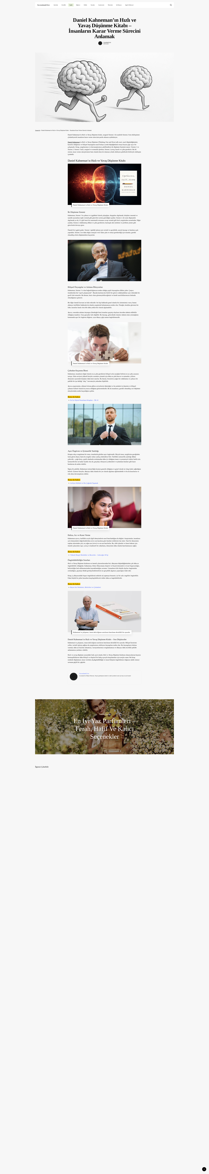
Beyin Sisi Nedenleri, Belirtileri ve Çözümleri (85, 587)
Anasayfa (37, 130)
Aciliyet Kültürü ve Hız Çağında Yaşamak (84, 483)
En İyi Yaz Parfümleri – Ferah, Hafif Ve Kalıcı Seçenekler (104, 726)
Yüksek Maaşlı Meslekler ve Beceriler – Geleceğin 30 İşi (89, 555)
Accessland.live (43, 5)
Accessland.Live (107, 42)
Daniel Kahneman (74, 142)
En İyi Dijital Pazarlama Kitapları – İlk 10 (84, 400)
